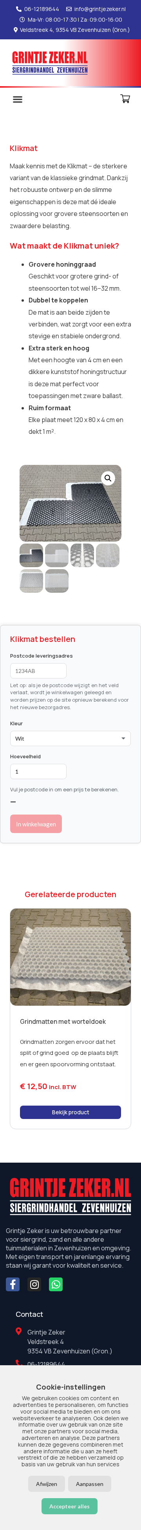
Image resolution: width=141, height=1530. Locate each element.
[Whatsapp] (56, 1284)
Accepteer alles (69, 1506)
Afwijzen (46, 1483)
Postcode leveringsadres (41, 655)
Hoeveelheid (25, 756)
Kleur (16, 723)
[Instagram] (34, 1284)
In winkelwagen (36, 824)
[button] (17, 99)
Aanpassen (89, 1483)
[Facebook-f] (13, 1284)
